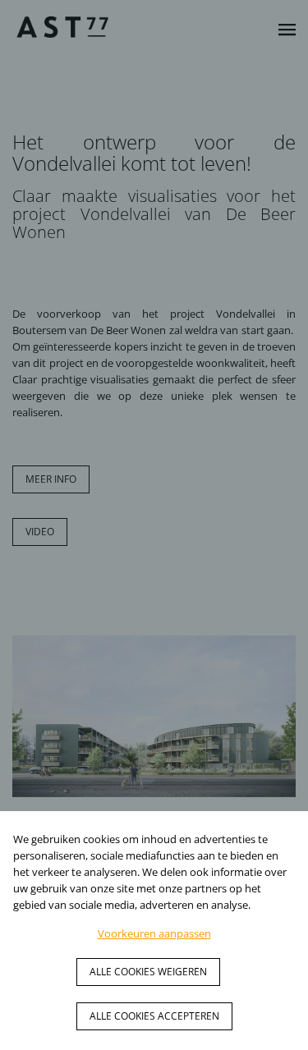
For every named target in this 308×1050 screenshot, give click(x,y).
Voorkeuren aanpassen (154, 933)
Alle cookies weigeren (148, 972)
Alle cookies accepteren (154, 1016)
